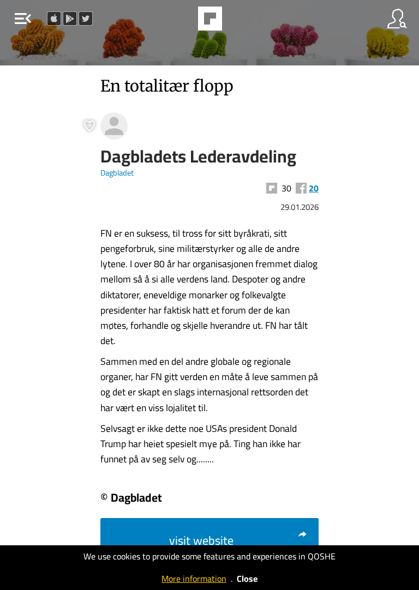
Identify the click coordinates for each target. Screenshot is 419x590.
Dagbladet (117, 172)
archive (238, 21)
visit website (201, 540)
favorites (180, 21)
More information (193, 578)
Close (247, 578)
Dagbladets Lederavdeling (198, 156)
